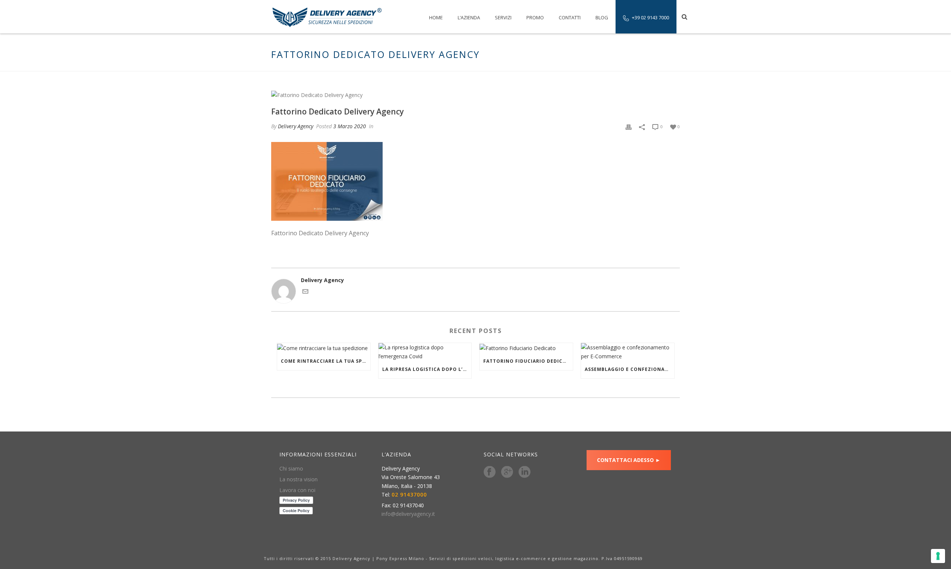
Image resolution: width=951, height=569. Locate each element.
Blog (601, 17)
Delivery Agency (295, 126)
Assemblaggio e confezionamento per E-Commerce (629, 369)
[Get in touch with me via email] (305, 292)
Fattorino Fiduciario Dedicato (528, 361)
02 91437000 (409, 494)
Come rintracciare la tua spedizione (325, 361)
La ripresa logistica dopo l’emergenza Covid (427, 369)
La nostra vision (298, 479)
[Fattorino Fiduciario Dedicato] (526, 347)
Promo (535, 17)
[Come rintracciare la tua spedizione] (323, 347)
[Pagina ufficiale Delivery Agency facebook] (490, 472)
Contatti (570, 17)
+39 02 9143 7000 (650, 17)
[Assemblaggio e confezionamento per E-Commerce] (627, 351)
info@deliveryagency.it (408, 514)
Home (436, 17)
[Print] (629, 126)
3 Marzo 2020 (349, 126)
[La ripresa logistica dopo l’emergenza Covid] (425, 351)
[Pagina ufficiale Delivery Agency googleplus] (507, 472)
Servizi (503, 17)
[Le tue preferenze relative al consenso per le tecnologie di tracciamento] (938, 556)
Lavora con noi (297, 490)
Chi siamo (291, 468)
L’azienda (469, 17)
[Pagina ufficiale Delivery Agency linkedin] (524, 472)
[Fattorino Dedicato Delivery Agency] (475, 94)
